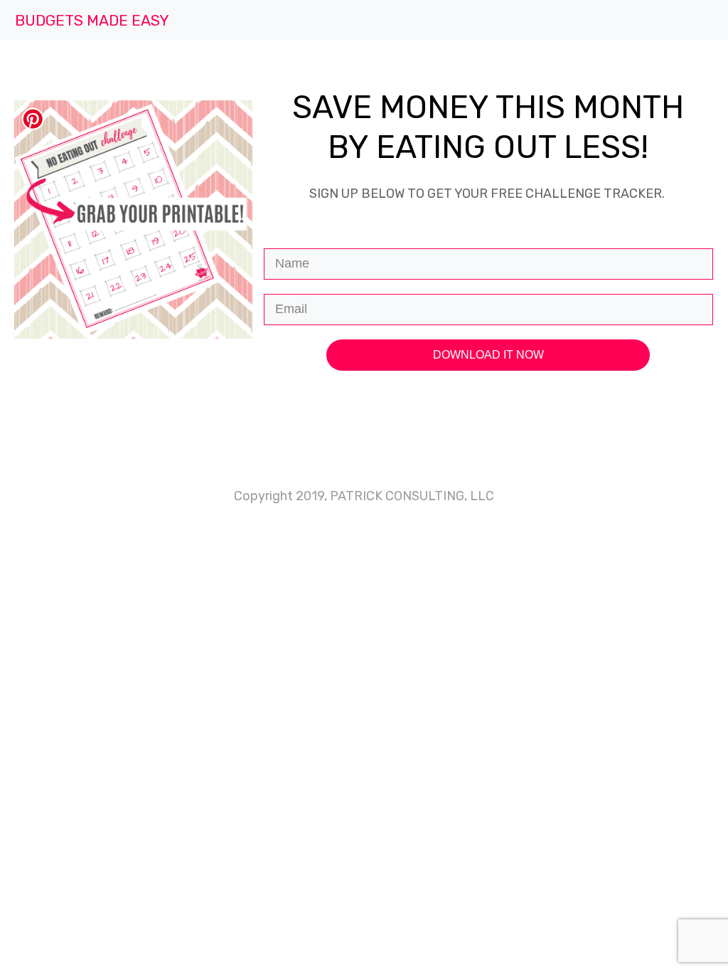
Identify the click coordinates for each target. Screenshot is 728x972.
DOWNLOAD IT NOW (488, 355)
